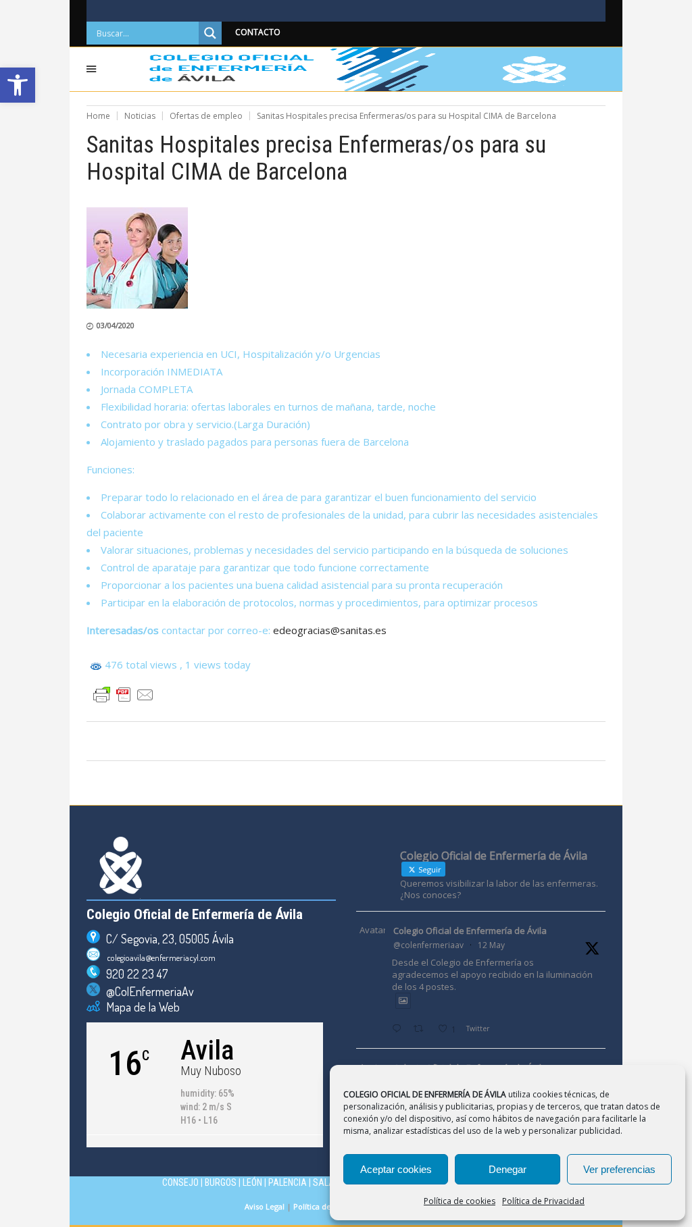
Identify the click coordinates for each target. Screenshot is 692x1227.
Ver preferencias (619, 1169)
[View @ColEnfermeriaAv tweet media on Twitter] (403, 1000)
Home (98, 116)
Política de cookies (459, 1201)
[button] (17, 85)
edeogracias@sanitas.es (330, 630)
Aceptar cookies (396, 1169)
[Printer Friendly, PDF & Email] (123, 695)
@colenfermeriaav (428, 945)
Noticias (139, 116)
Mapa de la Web (140, 1006)
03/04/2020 (115, 325)
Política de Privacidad (543, 1201)
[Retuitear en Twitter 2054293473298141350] (422, 1029)
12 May (491, 945)
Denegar (507, 1169)
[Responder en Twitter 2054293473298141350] (399, 1029)
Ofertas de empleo (206, 116)
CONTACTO (257, 32)
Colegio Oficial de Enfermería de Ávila (470, 930)
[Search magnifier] (210, 33)
